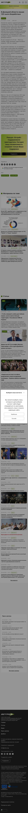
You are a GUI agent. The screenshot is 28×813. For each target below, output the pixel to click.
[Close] (24, 392)
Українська (14, 414)
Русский (14, 418)
